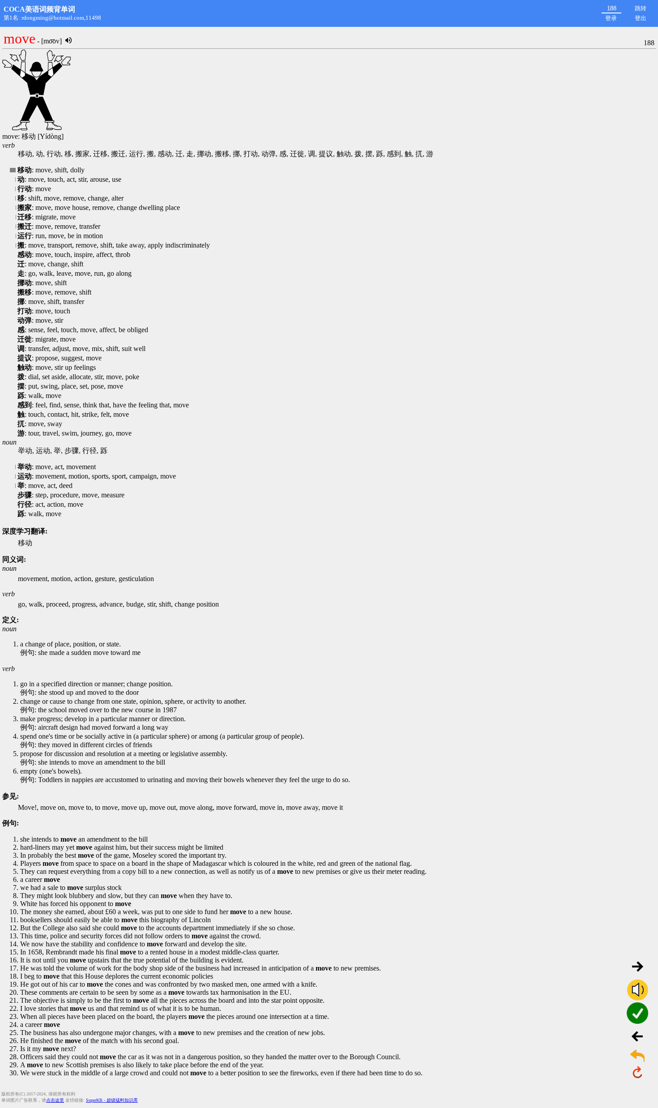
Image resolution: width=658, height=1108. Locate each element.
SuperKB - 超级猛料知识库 (112, 1100)
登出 (640, 18)
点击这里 (55, 1100)
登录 (611, 18)
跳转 (640, 8)
